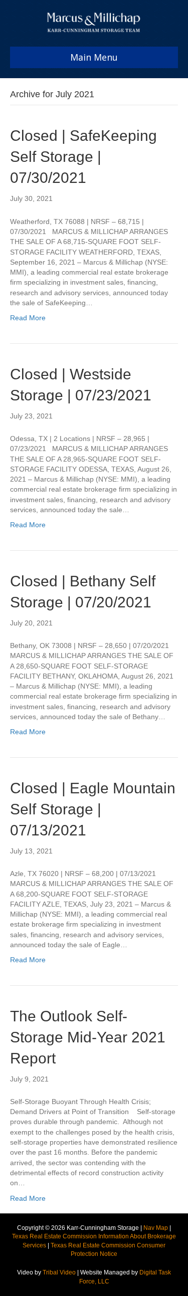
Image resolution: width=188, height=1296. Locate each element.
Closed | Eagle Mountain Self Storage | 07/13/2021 (92, 809)
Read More (28, 318)
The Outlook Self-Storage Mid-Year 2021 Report (87, 1037)
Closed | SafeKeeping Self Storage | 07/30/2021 (83, 156)
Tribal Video (59, 1272)
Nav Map (155, 1227)
